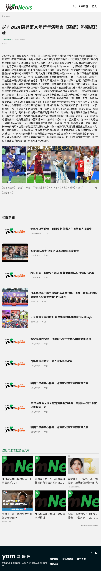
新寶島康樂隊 (40, 187)
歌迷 (20, 187)
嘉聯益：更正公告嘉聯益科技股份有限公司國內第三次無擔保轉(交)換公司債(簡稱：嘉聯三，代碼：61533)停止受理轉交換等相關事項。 (50, 481)
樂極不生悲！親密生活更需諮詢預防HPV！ (17, 515)
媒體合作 (54, 564)
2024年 (54, 187)
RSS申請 (83, 6)
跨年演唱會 (8, 187)
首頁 (3, 16)
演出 (63, 187)
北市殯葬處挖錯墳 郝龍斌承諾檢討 (50, 515)
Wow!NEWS (8, 39)
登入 (94, 6)
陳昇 (28, 187)
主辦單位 (7, 192)
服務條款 (54, 558)
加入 (80, 187)
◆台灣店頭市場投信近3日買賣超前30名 (16, 481)
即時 (8, 16)
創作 (72, 187)
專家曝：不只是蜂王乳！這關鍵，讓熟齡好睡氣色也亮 (83, 481)
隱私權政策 (67, 558)
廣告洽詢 (81, 558)
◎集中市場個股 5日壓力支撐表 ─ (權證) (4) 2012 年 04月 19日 (83, 516)
